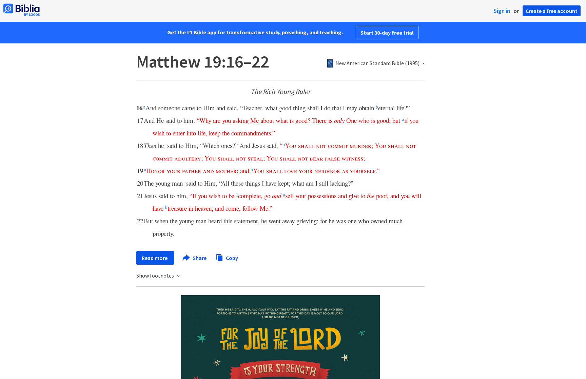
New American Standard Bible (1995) (377, 63)
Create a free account (552, 10)
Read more (155, 257)
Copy (231, 257)
